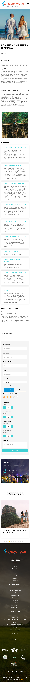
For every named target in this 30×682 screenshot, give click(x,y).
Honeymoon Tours (15, 607)
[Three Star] (11, 397)
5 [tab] (14, 542)
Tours (15, 566)
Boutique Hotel (21, 390)
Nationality (6, 379)
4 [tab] (11, 542)
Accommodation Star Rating (11, 394)
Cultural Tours (15, 597)
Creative (19, 679)
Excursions (15, 600)
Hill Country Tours (15, 605)
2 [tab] (7, 542)
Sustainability (15, 568)
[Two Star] (7, 397)
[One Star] (4, 397)
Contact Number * (8, 362)
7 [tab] (18, 542)
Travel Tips (15, 571)
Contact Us (15, 580)
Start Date (6, 353)
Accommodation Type (9, 386)
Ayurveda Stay (15, 593)
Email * (5, 370)
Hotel (9, 390)
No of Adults (6, 403)
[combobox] (15, 382)
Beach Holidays (15, 595)
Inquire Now (15, 450)
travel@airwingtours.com (15, 624)
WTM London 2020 (15, 639)
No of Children (7, 412)
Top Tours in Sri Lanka (15, 590)
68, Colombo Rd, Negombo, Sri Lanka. (15, 619)
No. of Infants (7, 431)
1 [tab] (4, 542)
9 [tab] (23, 542)
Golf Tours (15, 602)
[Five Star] (17, 397)
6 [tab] (16, 542)
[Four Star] (14, 397)
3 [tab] (9, 542)
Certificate (15, 578)
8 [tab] (21, 542)
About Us (15, 575)
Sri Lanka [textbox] (6, 382)
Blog (15, 573)
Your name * (6, 344)
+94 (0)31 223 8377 (15, 630)
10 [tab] (25, 542)
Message (5, 440)
